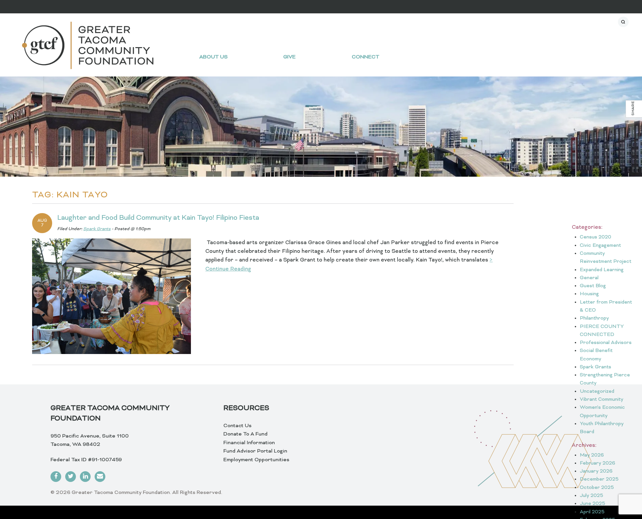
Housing (589, 294)
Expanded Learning (602, 270)
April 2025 (592, 512)
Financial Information (249, 443)
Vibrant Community (601, 399)
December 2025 (599, 479)
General (589, 278)
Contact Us (237, 425)
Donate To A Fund (245, 434)
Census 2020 (595, 237)
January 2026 (596, 471)
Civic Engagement (600, 245)
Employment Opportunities (256, 460)
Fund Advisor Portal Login (255, 451)
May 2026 (592, 455)
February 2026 (597, 463)
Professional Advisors (606, 343)
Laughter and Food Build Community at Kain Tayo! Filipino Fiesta (158, 218)
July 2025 (591, 496)
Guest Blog (593, 286)
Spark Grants (97, 229)
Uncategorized (597, 391)
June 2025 (592, 504)
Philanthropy (594, 318)
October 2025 (597, 488)
